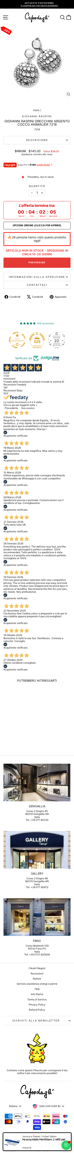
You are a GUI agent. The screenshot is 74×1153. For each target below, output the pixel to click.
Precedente (11, 408)
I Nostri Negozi (37, 968)
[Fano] (37, 917)
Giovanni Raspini (37, 116)
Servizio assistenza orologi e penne (37, 983)
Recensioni (37, 973)
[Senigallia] (37, 782)
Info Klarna (37, 994)
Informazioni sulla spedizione (37, 276)
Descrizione (37, 140)
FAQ (37, 989)
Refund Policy (37, 1009)
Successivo (28, 408)
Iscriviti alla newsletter (36, 1020)
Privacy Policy (37, 1004)
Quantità (37, 186)
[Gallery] (37, 849)
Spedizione (26, 154)
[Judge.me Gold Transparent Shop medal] (17, 340)
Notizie (37, 978)
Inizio (36, 110)
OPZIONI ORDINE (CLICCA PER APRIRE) (37, 225)
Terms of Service (37, 999)
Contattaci (37, 284)
